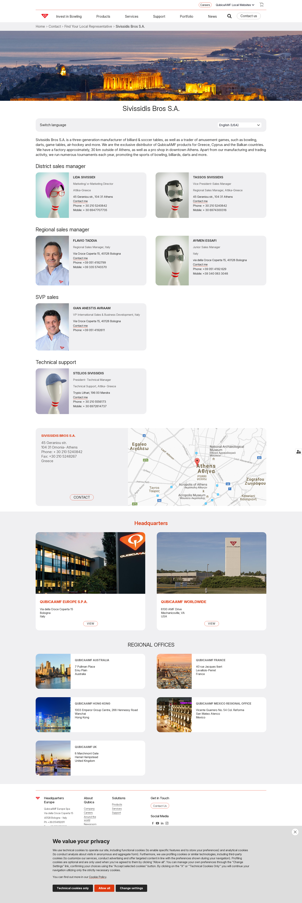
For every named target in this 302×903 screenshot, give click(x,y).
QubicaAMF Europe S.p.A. (64, 602)
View (90, 623)
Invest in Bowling (69, 16)
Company (89, 808)
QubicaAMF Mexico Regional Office (223, 703)
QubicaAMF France (210, 660)
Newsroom (90, 824)
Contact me (80, 201)
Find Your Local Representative (88, 26)
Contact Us (160, 806)
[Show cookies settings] (298, 452)
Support (159, 16)
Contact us (248, 16)
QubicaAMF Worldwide (183, 602)
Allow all (104, 888)
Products (103, 16)
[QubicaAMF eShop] (261, 5)
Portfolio (186, 16)
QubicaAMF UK (86, 747)
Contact (55, 26)
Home (40, 26)
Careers (205, 5)
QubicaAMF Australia (92, 660)
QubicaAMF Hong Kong (92, 703)
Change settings (131, 888)
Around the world (90, 818)
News (212, 16)
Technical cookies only (73, 888)
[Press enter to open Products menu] (112, 16)
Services (131, 16)
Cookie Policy (97, 877)
